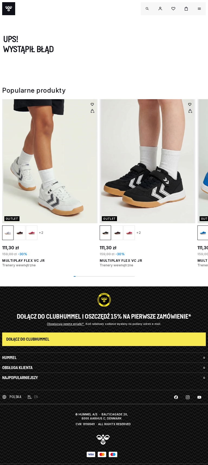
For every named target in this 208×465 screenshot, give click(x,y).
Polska (15, 397)
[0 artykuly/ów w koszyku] (186, 8)
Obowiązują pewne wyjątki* (65, 323)
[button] (160, 8)
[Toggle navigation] (147, 8)
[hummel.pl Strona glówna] (8, 8)
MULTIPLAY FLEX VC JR (23, 261)
